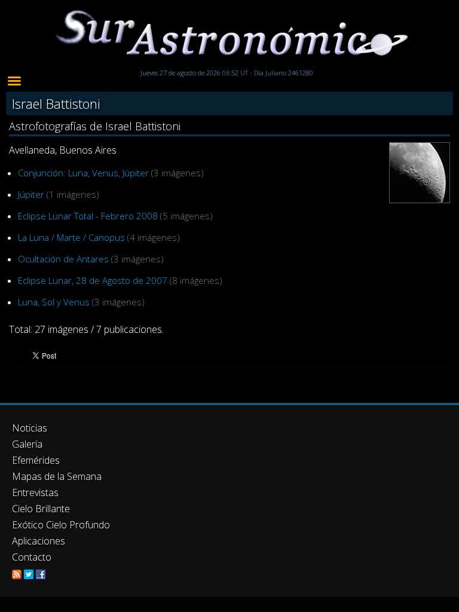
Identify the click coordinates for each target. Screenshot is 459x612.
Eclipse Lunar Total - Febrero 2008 (88, 216)
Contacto (31, 557)
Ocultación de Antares (63, 259)
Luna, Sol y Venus (54, 302)
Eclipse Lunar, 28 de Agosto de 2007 (92, 280)
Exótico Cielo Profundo (61, 524)
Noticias (29, 427)
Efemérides (36, 460)
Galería (27, 444)
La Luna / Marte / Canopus (71, 237)
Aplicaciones (38, 540)
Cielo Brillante (41, 508)
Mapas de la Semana (57, 476)
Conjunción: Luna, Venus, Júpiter (83, 173)
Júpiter (31, 194)
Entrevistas (35, 492)
